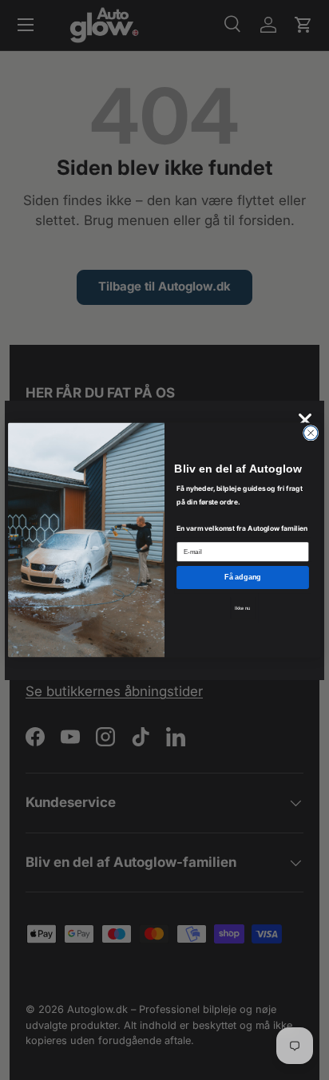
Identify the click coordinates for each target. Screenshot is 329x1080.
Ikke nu (243, 608)
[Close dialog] (310, 433)
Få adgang (242, 577)
